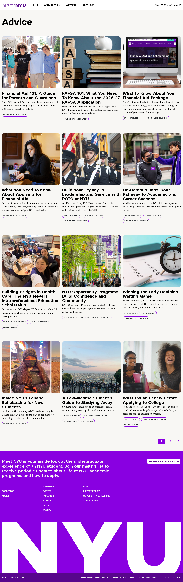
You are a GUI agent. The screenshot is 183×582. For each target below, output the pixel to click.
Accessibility (90, 500)
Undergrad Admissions (94, 577)
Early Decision (148, 313)
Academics (52, 5)
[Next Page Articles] (178, 441)
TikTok (46, 505)
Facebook (48, 496)
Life (36, 5)
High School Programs (143, 577)
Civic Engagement (72, 216)
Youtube (47, 500)
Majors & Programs (40, 322)
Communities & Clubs (93, 216)
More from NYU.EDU (13, 577)
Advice (71, 5)
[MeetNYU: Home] (14, 5)
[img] (31, 62)
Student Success (171, 577)
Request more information (162, 461)
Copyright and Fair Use (96, 496)
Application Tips (131, 313)
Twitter (47, 491)
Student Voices (10, 327)
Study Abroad (87, 421)
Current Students (132, 118)
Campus (88, 5)
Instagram (48, 486)
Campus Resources (132, 216)
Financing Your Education (15, 115)
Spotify (47, 510)
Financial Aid (119, 577)
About (86, 486)
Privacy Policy (91, 491)
